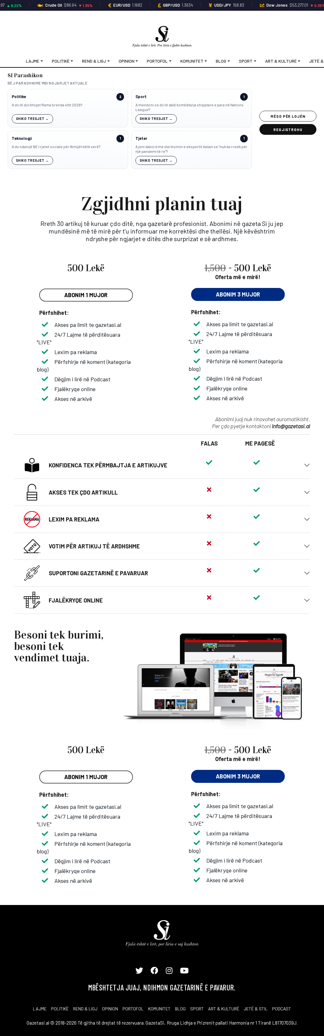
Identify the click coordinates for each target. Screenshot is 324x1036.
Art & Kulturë (281, 61)
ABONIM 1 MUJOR (86, 294)
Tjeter (141, 138)
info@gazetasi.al (291, 425)
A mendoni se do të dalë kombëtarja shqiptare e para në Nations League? (189, 107)
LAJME (40, 1008)
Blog (221, 61)
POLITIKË (60, 1008)
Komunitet (191, 61)
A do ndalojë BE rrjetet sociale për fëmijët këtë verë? (56, 146)
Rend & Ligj (94, 61)
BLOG (180, 1008)
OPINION (110, 1008)
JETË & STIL (256, 1008)
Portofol (157, 61)
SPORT (197, 1008)
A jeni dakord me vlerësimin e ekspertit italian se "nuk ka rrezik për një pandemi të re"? (191, 149)
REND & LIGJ (85, 1008)
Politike (19, 96)
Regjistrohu (288, 129)
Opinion (126, 61)
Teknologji (22, 138)
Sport (245, 61)
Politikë (61, 61)
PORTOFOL (133, 1008)
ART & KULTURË (223, 1008)
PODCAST (281, 1008)
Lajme (32, 61)
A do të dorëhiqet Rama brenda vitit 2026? (47, 105)
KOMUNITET (159, 1008)
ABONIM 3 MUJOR (238, 294)
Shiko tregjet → (32, 118)
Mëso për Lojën (288, 116)
